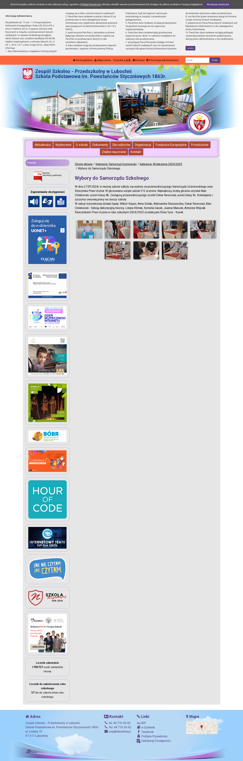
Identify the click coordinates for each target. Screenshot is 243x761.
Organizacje (143, 145)
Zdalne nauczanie (114, 152)
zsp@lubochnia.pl (119, 731)
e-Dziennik (148, 727)
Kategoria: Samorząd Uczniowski (116, 164)
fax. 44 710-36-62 (119, 727)
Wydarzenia (63, 145)
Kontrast (140, 60)
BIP (143, 723)
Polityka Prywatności (154, 736)
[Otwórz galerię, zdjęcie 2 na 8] (117, 230)
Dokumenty (100, 145)
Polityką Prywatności (90, 4)
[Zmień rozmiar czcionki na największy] (129, 60)
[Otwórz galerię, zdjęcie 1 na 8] (89, 230)
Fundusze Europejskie (171, 145)
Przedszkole (199, 145)
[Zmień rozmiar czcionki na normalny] (125, 60)
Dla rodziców (121, 145)
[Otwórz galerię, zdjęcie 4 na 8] (174, 230)
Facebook (147, 732)
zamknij (190, 48)
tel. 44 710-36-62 (119, 723)
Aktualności (43, 145)
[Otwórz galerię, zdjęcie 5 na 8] (203, 230)
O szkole (82, 145)
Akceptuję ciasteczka (218, 4)
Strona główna (83, 60)
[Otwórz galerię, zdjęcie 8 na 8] (174, 250)
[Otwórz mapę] (202, 727)
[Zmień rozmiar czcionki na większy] (127, 60)
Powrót (31, 162)
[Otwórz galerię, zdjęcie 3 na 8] (146, 230)
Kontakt (136, 152)
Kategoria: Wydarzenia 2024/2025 (161, 164)
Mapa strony (104, 60)
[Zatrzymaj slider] (155, 124)
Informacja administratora (163, 60)
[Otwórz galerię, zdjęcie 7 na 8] (146, 250)
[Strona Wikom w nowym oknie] (31, 751)
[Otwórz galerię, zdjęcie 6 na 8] (117, 250)
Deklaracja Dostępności (156, 740)
